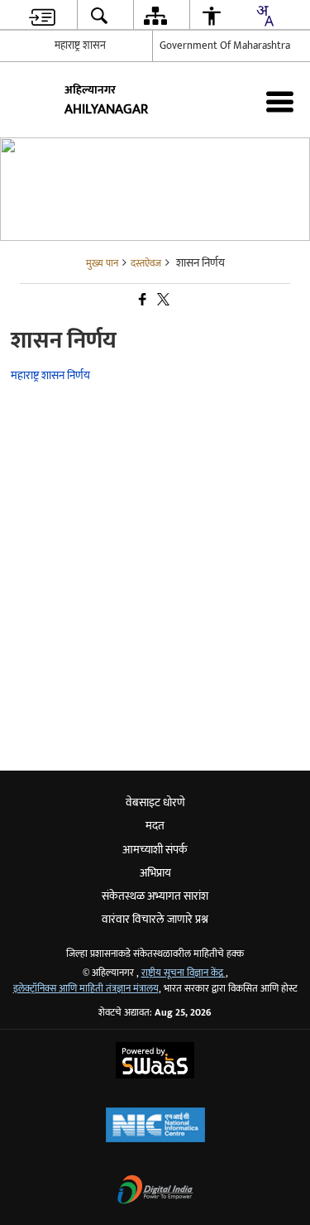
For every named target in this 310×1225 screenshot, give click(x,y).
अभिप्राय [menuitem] (155, 872)
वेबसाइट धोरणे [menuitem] (155, 802)
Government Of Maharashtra (225, 45)
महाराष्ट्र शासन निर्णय (50, 375)
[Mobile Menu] (279, 101)
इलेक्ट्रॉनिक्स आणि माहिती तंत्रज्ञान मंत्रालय (86, 989)
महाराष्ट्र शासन (80, 45)
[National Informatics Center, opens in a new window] (155, 1127)
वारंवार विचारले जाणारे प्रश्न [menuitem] (155, 919)
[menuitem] (42, 15)
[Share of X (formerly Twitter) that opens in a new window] (162, 300)
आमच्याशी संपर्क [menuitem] (155, 849)
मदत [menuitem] (155, 825)
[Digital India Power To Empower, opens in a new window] (155, 1191)
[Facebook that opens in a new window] (141, 300)
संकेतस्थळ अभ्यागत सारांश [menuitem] (155, 896)
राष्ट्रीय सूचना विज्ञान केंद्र (183, 973)
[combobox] (265, 16)
